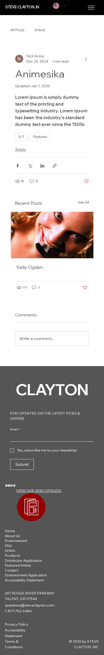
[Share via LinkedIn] (42, 165)
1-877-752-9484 (18, 611)
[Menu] (91, 7)
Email (15, 429)
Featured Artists (18, 565)
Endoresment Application (26, 575)
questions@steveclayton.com (29, 605)
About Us (12, 536)
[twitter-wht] (14, 485)
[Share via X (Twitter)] (30, 165)
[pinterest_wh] (6, 485)
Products (12, 555)
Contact (11, 570)
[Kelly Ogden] (52, 235)
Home (10, 531)
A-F (21, 136)
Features (40, 136)
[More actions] (86, 59)
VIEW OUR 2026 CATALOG (38, 490)
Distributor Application (23, 560)
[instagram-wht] (11, 485)
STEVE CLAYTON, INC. (24, 7)
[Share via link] (54, 165)
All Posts (17, 30)
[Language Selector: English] (59, 6)
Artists (40, 30)
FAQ (8, 545)
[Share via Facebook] (17, 165)
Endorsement (16, 540)
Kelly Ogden (30, 267)
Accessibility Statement (24, 580)
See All (83, 202)
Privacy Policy (16, 624)
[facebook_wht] (9, 485)
